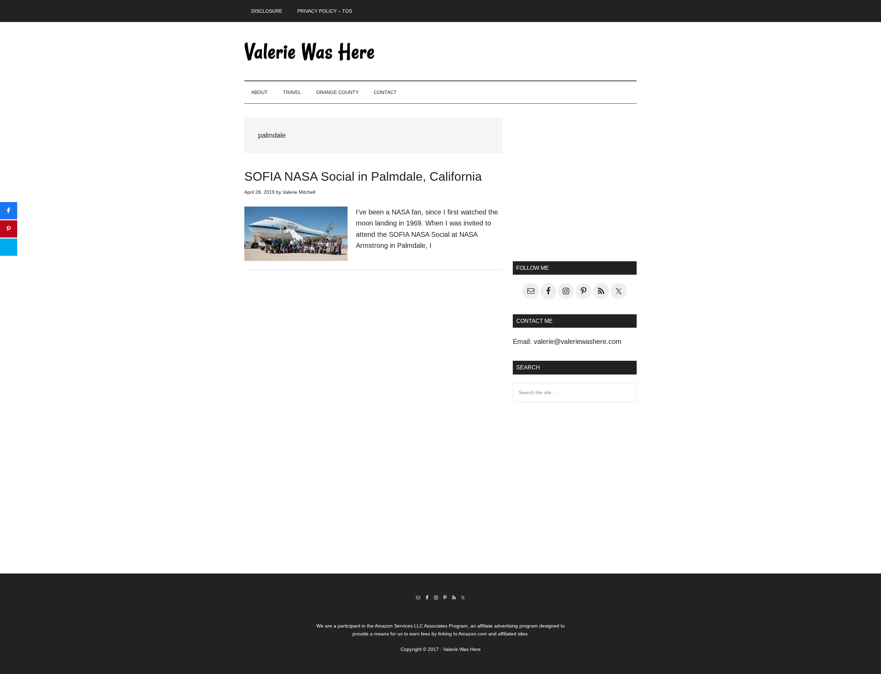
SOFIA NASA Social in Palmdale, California (363, 176)
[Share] (8, 210)
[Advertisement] (575, 188)
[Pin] (8, 229)
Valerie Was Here (309, 51)
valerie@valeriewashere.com (578, 341)
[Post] (8, 247)
